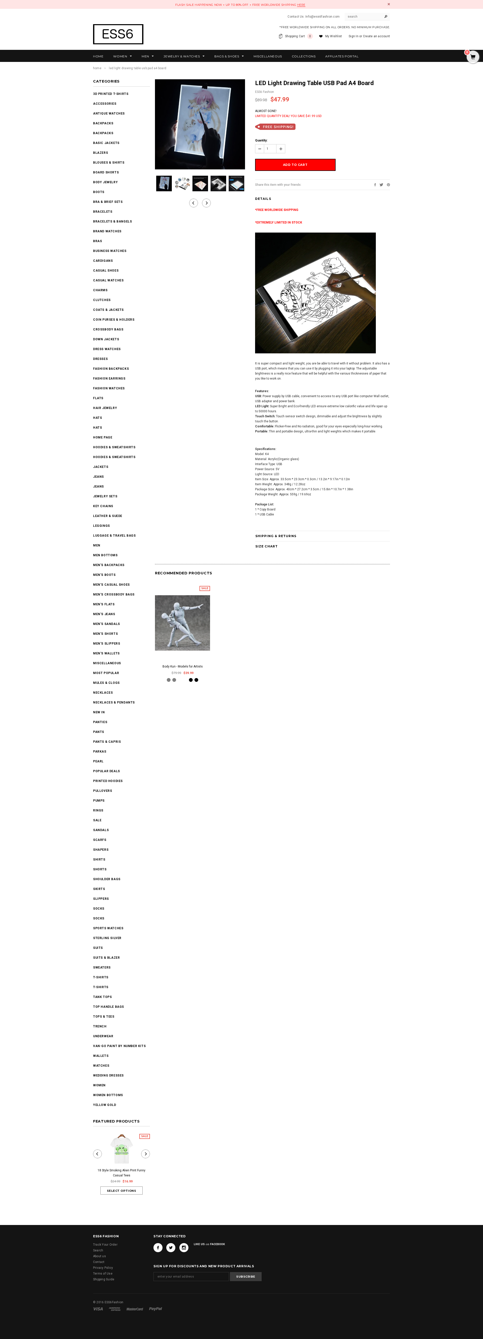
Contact (99, 1262)
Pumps (99, 800)
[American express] (115, 1309)
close (389, 4)
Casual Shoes (105, 270)
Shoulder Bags (106, 879)
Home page (102, 437)
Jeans (98, 476)
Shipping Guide (103, 1279)
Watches (101, 1065)
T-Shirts (100, 977)
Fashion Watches (109, 388)
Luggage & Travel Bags (114, 535)
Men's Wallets (106, 653)
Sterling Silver (107, 938)
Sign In (353, 36)
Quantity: (261, 140)
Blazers (100, 153)
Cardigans (103, 261)
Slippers (101, 899)
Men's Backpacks (109, 565)
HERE (301, 5)
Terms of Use (102, 1273)
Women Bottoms (108, 1095)
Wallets (100, 1056)
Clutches (102, 300)
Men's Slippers (106, 643)
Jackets (100, 467)
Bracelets (102, 211)
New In (99, 712)
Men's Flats (104, 604)
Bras (97, 241)
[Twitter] (381, 184)
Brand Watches (107, 231)
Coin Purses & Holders (114, 319)
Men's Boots (104, 575)
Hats (97, 418)
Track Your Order (105, 1244)
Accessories (104, 103)
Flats (98, 398)
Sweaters (102, 967)
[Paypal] (155, 1309)
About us (99, 1256)
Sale (97, 820)
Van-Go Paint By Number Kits (119, 1046)
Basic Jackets (106, 143)
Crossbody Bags (108, 329)
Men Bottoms (105, 555)
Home (97, 68)
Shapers (100, 849)
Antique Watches (109, 113)
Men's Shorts (105, 634)
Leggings (101, 526)
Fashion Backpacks (111, 368)
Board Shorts (106, 172)
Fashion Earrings (109, 378)
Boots (98, 192)
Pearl (98, 761)
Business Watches (110, 251)
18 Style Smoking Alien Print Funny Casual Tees (121, 1173)
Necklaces (103, 692)
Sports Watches (108, 928)
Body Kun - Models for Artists (183, 666)
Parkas (99, 751)
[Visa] (98, 1309)
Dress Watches (107, 349)
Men (96, 545)
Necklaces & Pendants (114, 702)
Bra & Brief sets (108, 202)
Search (98, 1250)
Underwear (103, 1036)
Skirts (99, 889)
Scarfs (99, 840)
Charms (100, 290)
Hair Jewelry (105, 408)
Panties (100, 722)
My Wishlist (333, 36)
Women (99, 1085)
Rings (98, 810)
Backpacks (103, 133)
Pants (98, 732)
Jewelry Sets (105, 496)
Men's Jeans (104, 614)
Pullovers (102, 791)
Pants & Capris (107, 741)
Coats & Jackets (108, 310)
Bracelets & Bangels (112, 221)
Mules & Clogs (106, 683)
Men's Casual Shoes (111, 584)
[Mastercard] (135, 1309)
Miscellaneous (107, 663)
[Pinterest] (388, 184)
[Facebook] (158, 1247)
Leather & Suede (107, 516)
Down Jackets (106, 339)
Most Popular (106, 673)
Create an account (376, 36)
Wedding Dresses (108, 1075)
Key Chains (103, 506)
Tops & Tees (103, 1016)
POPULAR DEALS (106, 771)
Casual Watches (108, 280)
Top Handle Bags (108, 1007)
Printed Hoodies (108, 781)
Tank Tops (102, 997)
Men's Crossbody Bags (114, 594)
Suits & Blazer (106, 957)
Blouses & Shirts (109, 162)
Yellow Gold (104, 1105)
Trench (100, 1026)
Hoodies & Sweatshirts (114, 447)
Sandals (101, 830)
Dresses (100, 359)
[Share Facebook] (375, 184)
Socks (98, 908)
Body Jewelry (105, 182)
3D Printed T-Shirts (110, 94)
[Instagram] (183, 1247)
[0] (473, 57)
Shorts (100, 869)
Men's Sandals (106, 624)
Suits (98, 948)
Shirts (99, 859)
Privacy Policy (103, 1268)
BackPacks (103, 123)
